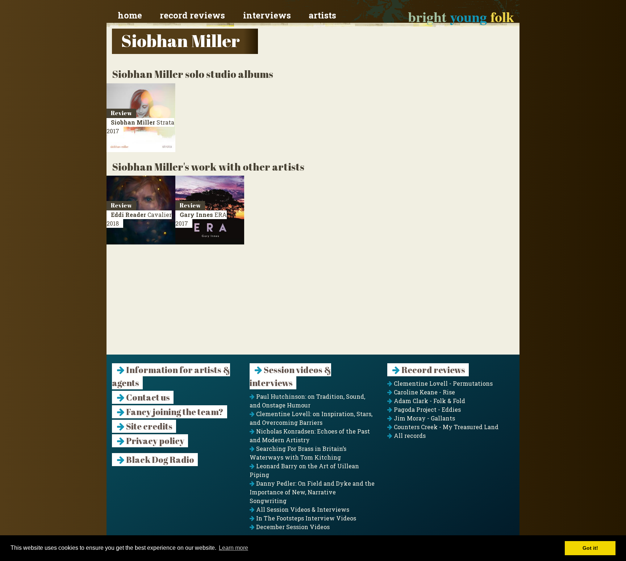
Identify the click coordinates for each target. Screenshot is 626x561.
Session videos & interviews (290, 376)
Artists (322, 15)
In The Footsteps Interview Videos (305, 518)
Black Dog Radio (159, 459)
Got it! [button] (590, 548)
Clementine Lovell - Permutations (442, 383)
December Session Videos (292, 527)
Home (130, 15)
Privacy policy (154, 441)
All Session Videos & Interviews (302, 509)
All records (409, 435)
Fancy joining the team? (174, 412)
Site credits (148, 426)
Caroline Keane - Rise (423, 392)
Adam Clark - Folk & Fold (428, 401)
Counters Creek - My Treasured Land (445, 427)
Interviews (267, 15)
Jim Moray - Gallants (423, 418)
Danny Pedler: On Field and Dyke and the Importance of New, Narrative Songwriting (312, 492)
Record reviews (192, 15)
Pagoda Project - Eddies (426, 409)
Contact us (147, 397)
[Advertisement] (313, 304)
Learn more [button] (233, 548)
